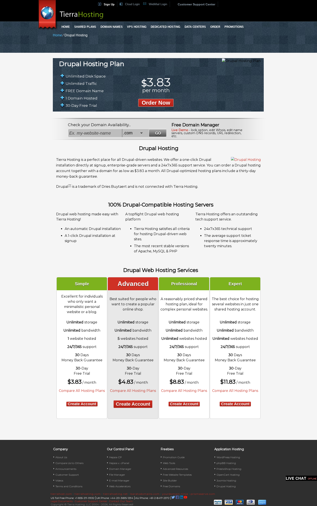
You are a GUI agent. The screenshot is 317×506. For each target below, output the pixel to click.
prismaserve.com (203, 493)
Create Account (82, 404)
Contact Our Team (121, 501)
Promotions (234, 26)
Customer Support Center (196, 4)
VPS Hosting (136, 26)
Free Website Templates (177, 474)
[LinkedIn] (181, 498)
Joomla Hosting (226, 480)
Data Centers (195, 26)
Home (65, 26)
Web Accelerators (119, 486)
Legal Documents (62, 501)
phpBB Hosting (226, 463)
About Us (61, 457)
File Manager (117, 474)
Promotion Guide (174, 457)
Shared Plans (85, 26)
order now (156, 102)
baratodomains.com (145, 493)
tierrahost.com (61, 493)
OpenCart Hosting (228, 474)
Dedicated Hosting (165, 26)
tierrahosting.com (88, 493)
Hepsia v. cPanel (119, 463)
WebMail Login (158, 4)
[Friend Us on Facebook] (177, 498)
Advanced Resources (175, 468)
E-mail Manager (119, 480)
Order (215, 26)
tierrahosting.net (115, 493)
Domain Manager (120, 468)
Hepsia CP (115, 457)
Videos (59, 480)
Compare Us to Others (69, 463)
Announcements (65, 468)
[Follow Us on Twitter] (173, 498)
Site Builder (170, 480)
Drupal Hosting (226, 486)
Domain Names (111, 26)
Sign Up (109, 4)
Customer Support (67, 474)
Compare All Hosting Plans (82, 391)
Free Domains (171, 486)
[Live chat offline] (301, 478)
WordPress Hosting (228, 457)
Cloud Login (132, 4)
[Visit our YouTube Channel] (185, 498)
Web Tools (169, 463)
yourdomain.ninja (175, 493)
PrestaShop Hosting (229, 468)
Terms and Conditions (68, 486)
